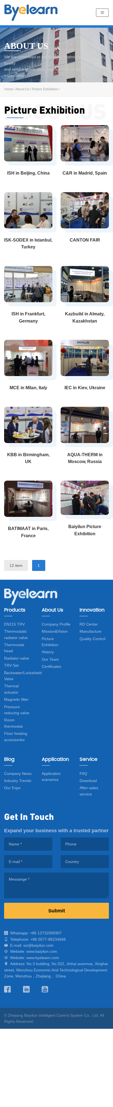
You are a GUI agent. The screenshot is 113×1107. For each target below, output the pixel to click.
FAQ (83, 773)
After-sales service (89, 791)
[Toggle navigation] (102, 13)
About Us (22, 89)
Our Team (50, 659)
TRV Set (11, 665)
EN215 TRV (14, 624)
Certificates (51, 666)
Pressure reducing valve (16, 710)
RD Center (89, 624)
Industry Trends (17, 780)
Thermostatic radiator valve (16, 634)
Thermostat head (14, 648)
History (48, 652)
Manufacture (90, 631)
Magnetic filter (16, 699)
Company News (18, 773)
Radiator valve (16, 658)
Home (8, 89)
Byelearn (31, 12)
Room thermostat (13, 723)
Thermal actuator (11, 689)
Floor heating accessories (15, 736)
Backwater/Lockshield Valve (23, 676)
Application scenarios (51, 776)
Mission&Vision (55, 631)
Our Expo (12, 788)
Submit (56, 910)
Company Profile (56, 624)
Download (88, 780)
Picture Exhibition (45, 89)
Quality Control (92, 639)
